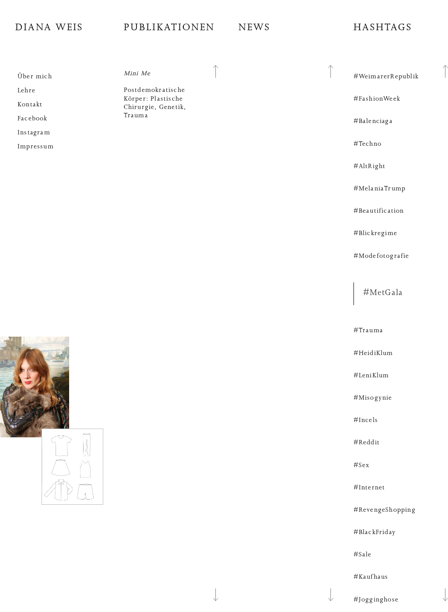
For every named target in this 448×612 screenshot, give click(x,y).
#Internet (369, 488)
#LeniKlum (371, 376)
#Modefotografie (382, 256)
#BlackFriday (375, 532)
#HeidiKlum (373, 353)
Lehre (26, 91)
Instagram (34, 133)
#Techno (368, 144)
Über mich (35, 77)
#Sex (362, 465)
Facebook (33, 119)
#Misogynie (373, 398)
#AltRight (370, 166)
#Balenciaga (373, 121)
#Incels (366, 420)
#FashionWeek (377, 99)
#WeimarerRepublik (386, 77)
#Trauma (368, 330)
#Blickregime (375, 233)
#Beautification (379, 211)
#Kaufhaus (371, 577)
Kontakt (30, 105)
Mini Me (137, 73)
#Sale (363, 555)
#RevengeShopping (385, 510)
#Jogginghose (376, 600)
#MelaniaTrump (380, 189)
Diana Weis (49, 28)
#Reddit (367, 443)
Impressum (36, 147)
